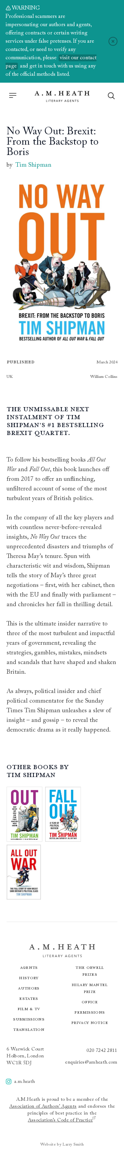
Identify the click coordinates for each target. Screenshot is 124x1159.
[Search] (111, 96)
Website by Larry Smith (62, 1144)
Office (90, 1002)
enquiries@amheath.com (91, 1062)
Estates (28, 998)
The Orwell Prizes (89, 970)
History (28, 978)
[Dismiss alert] (112, 41)
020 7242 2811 (101, 1050)
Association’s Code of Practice (60, 1120)
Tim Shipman (33, 165)
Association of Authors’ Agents (43, 1106)
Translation (28, 1029)
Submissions (28, 1019)
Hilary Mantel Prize (90, 988)
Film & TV (29, 1009)
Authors (28, 988)
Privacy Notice (89, 1022)
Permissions (89, 1012)
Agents (29, 967)
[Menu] (13, 95)
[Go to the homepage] (62, 96)
